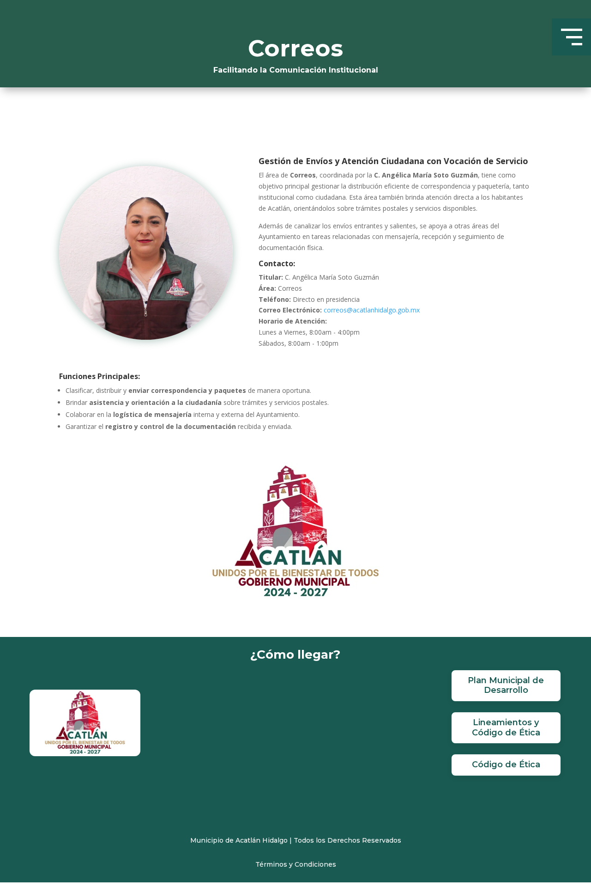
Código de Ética (506, 764)
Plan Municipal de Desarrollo (506, 685)
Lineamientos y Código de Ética (506, 727)
